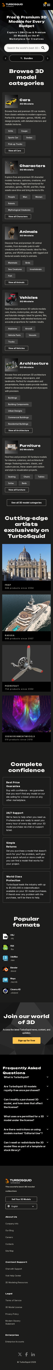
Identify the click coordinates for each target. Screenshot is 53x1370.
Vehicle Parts (14, 335)
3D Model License (13, 1307)
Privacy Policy (12, 1314)
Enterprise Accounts (14, 1341)
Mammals (12, 263)
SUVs (10, 131)
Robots (11, 203)
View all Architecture (18, 430)
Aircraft (28, 328)
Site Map (9, 1251)
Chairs (27, 477)
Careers (9, 1237)
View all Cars (14, 150)
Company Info (11, 1223)
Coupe (24, 131)
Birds (27, 263)
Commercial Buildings (18, 417)
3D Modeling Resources (16, 1282)
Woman (38, 197)
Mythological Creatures (19, 210)
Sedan (29, 137)
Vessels (32, 335)
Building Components (18, 404)
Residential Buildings (18, 424)
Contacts (9, 1244)
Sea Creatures (15, 269)
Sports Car (13, 137)
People (11, 197)
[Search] (45, 48)
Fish (10, 276)
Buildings (12, 398)
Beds (24, 483)
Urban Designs (15, 411)
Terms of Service (13, 1300)
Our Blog (9, 1230)
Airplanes (12, 328)
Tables (41, 477)
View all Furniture (16, 490)
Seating (11, 477)
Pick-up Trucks (15, 144)
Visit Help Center (13, 1275)
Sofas (11, 483)
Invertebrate (36, 269)
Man (25, 197)
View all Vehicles (16, 348)
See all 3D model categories (26, 502)
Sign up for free (26, 1040)
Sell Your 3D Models (21, 1199)
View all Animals (16, 282)
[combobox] (22, 48)
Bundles (28, 58)
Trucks (11, 342)
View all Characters (18, 216)
